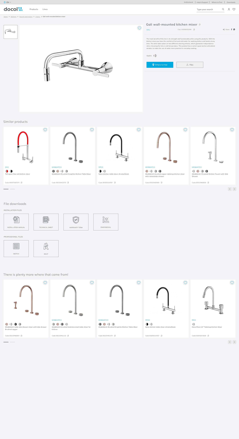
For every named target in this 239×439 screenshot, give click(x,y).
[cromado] (155, 55)
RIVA (194, 320)
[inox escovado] (66, 171)
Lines (45, 9)
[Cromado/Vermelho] (6, 171)
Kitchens (13, 17)
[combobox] (210, 9)
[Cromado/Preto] (11, 171)
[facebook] (232, 29)
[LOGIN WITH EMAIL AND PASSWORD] (229, 9)
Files (191, 65)
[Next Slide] (234, 189)
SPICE (100, 167)
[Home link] (6, 17)
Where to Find (161, 65)
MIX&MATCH (57, 167)
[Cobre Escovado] (57, 171)
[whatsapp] (234, 29)
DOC (7, 167)
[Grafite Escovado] (53, 171)
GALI (148, 30)
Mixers (37, 17)
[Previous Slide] (230, 189)
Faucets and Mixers (25, 17)
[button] (190, 24)
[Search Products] (223, 9)
